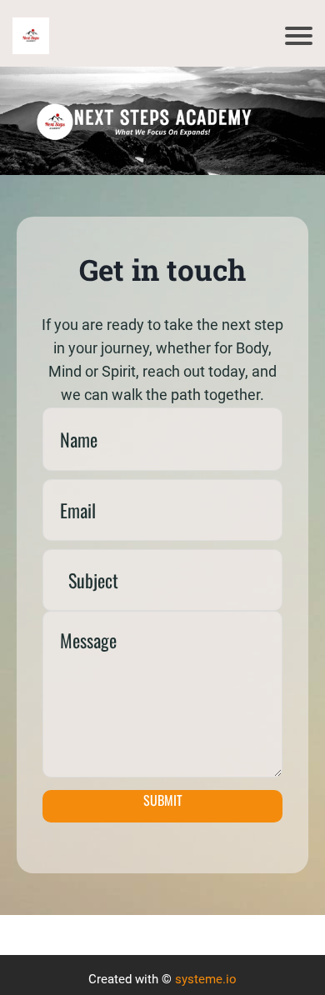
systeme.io (206, 979)
